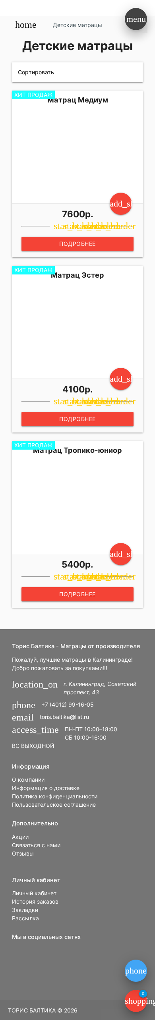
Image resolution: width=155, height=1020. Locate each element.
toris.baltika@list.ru (64, 716)
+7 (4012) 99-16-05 (67, 704)
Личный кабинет (34, 893)
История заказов (35, 901)
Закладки (25, 909)
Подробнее (77, 243)
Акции (20, 836)
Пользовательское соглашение (54, 804)
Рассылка (25, 918)
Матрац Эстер (77, 274)
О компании (28, 779)
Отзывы (23, 853)
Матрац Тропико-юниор (77, 450)
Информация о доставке (45, 787)
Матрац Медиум (77, 99)
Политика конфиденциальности (54, 796)
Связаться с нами (36, 845)
